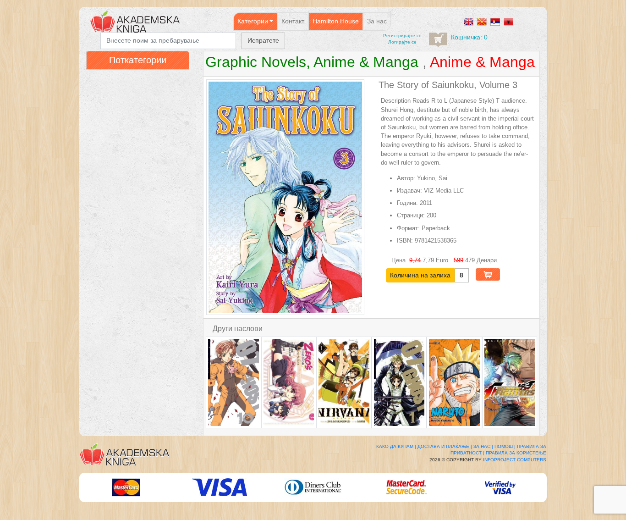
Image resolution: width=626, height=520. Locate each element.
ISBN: (405, 240)
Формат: (408, 228)
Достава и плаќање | (444, 446)
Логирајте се (402, 41)
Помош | (505, 446)
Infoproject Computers (514, 459)
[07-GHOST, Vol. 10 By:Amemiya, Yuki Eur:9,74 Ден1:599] (233, 382)
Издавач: (409, 190)
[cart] (438, 40)
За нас (377, 21)
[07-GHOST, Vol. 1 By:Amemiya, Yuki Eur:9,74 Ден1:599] (399, 382)
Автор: (406, 178)
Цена (399, 260)
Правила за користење (516, 452)
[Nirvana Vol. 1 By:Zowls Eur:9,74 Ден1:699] (344, 382)
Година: (407, 202)
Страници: (411, 215)
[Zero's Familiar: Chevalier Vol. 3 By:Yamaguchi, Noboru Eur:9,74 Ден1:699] (289, 382)
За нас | (483, 446)
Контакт (292, 21)
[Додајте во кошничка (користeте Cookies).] (488, 274)
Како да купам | (396, 446)
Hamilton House (336, 21)
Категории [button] (252, 21)
